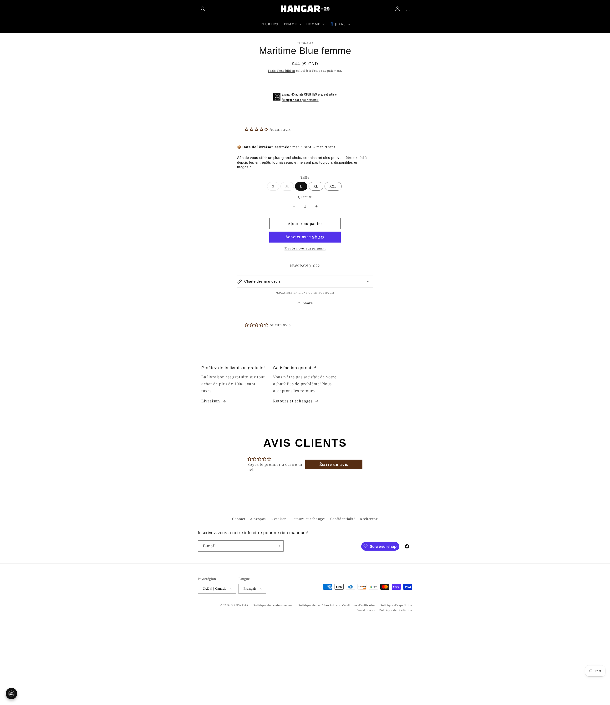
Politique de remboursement (274, 605)
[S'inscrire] (278, 546)
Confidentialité (343, 519)
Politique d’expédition (396, 605)
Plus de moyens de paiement (305, 248)
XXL (333, 186)
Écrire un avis (333, 464)
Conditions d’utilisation (359, 605)
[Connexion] (397, 9)
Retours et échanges (292, 401)
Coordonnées (366, 610)
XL (316, 186)
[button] (203, 9)
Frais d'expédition (281, 71)
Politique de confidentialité (318, 605)
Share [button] (308, 303)
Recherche (369, 519)
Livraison (210, 401)
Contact (238, 519)
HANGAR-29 (239, 605)
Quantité (305, 197)
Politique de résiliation (395, 610)
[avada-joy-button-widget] (11, 693)
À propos (258, 519)
